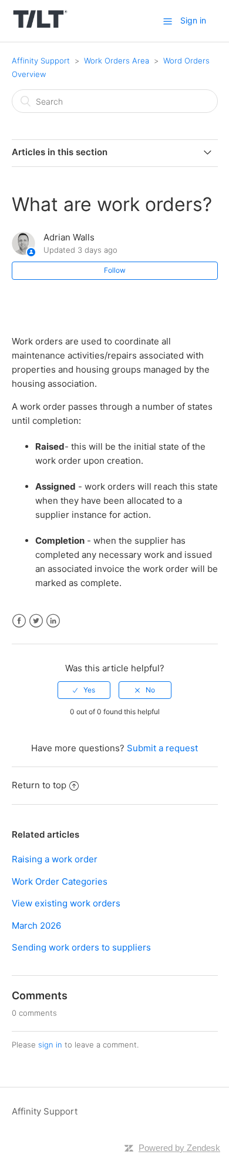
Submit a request (162, 748)
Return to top (39, 785)
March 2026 (36, 925)
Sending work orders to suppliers (81, 947)
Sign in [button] (193, 20)
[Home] (40, 26)
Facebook (19, 621)
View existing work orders (66, 903)
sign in (50, 1044)
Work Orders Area (116, 60)
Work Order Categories (59, 881)
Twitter (36, 621)
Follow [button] (115, 270)
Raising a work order (54, 859)
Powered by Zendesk (179, 1148)
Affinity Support (41, 60)
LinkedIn (53, 621)
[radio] (84, 690)
